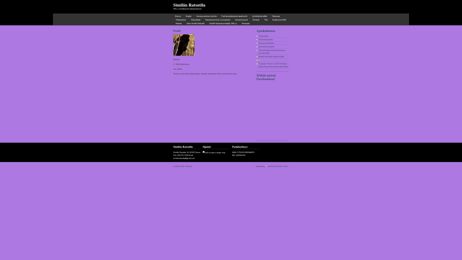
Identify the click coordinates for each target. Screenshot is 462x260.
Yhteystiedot (195, 19)
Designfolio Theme (281, 166)
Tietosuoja (276, 16)
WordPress (266, 166)
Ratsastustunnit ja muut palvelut (217, 19)
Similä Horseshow (265, 39)
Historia (179, 23)
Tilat (266, 19)
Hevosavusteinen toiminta (206, 16)
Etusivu (178, 16)
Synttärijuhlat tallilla (259, 16)
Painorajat (246, 23)
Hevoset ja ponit (241, 19)
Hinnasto (256, 19)
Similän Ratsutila (189, 5)
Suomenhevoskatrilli (266, 46)
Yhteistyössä (181, 19)
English (189, 16)
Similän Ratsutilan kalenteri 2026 (271, 56)
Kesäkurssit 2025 (279, 19)
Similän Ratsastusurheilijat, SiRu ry (223, 23)
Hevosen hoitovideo (266, 43)
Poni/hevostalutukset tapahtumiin (234, 16)
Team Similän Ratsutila (195, 23)
